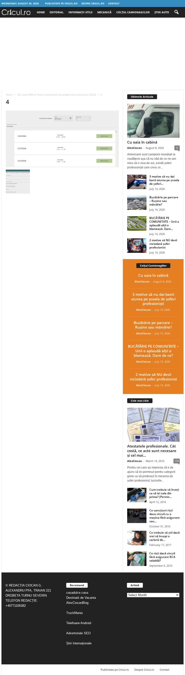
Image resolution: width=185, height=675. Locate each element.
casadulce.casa (77, 592)
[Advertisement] (92, 54)
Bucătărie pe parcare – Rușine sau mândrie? (163, 201)
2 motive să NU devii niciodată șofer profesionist (163, 243)
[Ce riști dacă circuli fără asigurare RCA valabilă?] (136, 558)
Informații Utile (80, 12)
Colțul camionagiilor (133, 12)
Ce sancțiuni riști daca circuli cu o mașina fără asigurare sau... (164, 515)
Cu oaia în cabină (142, 142)
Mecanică (104, 12)
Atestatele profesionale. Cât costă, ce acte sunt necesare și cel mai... (151, 451)
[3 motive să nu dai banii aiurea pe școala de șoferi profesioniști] (136, 182)
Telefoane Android (78, 623)
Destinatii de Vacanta (81, 597)
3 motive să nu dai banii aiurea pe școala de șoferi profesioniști (153, 299)
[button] (176, 12)
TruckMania (74, 613)
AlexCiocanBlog (77, 603)
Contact (113, 3)
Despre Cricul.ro (92, 3)
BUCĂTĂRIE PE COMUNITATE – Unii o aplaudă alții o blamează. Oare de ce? (153, 351)
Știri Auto (161, 12)
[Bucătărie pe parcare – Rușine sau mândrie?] (136, 202)
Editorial (57, 12)
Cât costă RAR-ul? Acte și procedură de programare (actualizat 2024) (56, 94)
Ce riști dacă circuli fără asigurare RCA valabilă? (162, 557)
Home (41, 12)
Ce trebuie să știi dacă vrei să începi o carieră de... (164, 536)
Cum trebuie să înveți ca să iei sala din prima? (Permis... (164, 493)
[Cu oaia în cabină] (153, 121)
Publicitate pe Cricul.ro (61, 3)
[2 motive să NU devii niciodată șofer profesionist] (136, 245)
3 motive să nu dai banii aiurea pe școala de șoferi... (164, 180)
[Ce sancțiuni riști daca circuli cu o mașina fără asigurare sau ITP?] (136, 516)
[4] (62, 138)
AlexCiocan (134, 148)
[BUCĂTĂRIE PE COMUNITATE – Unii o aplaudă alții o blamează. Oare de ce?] (136, 223)
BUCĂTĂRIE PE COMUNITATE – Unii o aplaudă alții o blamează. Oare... (164, 223)
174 (176, 461)
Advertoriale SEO (78, 633)
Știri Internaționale (79, 643)
